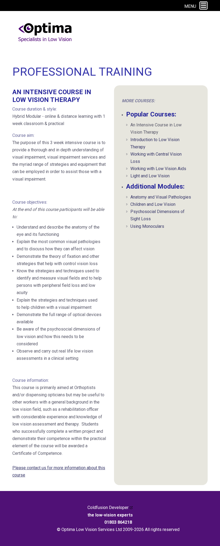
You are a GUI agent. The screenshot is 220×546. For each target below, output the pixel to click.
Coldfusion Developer (108, 507)
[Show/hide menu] (203, 5)
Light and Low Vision (150, 175)
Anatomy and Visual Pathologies (160, 197)
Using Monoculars (147, 226)
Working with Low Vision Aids (158, 168)
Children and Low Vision (152, 204)
